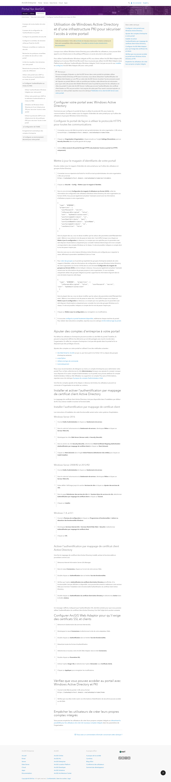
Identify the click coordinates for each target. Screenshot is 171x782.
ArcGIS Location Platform (62, 764)
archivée (78, 41)
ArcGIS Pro (57, 758)
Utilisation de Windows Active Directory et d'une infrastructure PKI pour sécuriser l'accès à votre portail (35, 108)
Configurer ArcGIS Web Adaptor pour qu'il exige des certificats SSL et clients (136, 49)
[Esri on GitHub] (126, 758)
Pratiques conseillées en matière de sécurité (34, 48)
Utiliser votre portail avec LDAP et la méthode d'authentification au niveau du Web (35, 98)
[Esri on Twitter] (120, 758)
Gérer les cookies (61, 778)
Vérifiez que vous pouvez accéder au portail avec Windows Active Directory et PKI (136, 56)
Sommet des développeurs (95, 767)
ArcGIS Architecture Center (63, 773)
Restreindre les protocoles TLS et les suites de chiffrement (34, 70)
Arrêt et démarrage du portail (111, 321)
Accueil (25, 13)
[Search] (129, 3)
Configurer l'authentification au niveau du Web (61, 17)
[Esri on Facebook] (123, 758)
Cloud (61, 3)
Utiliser (32, 13)
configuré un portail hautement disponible (79, 318)
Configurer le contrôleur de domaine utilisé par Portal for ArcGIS (34, 42)
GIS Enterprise (29, 3)
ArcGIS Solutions (59, 770)
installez (118, 63)
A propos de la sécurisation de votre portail (34, 25)
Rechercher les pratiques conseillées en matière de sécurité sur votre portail (34, 56)
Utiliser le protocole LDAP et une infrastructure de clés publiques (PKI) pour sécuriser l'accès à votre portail (35, 119)
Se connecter (137, 3)
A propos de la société (93, 755)
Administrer (40, 13)
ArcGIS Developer (60, 767)
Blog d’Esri (89, 761)
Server (24, 761)
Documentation (27, 773)
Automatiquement (63, 364)
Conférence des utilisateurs (95, 764)
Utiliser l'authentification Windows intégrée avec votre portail (35, 91)
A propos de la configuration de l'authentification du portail (32, 32)
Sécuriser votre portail (38, 17)
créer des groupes (67, 261)
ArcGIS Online (58, 755)
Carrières (89, 758)
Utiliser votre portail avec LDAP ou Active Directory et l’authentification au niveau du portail (34, 77)
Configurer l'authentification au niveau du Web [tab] (33, 85)
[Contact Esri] (129, 758)
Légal (69, 778)
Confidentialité (51, 778)
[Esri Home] (122, 751)
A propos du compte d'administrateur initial (88, 378)
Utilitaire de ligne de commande (67, 361)
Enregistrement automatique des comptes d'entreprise (33, 132)
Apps (66, 3)
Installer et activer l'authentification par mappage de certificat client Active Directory (136, 41)
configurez (59, 65)
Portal (40, 3)
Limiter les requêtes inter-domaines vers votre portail (34, 63)
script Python (61, 358)
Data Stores (53, 3)
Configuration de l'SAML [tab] (32, 127)
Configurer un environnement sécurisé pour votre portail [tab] (33, 138)
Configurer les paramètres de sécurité (34, 37)
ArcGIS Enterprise (59, 761)
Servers (46, 3)
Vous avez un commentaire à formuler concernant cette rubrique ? (99, 735)
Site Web (65, 353)
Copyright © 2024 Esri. (28, 778)
